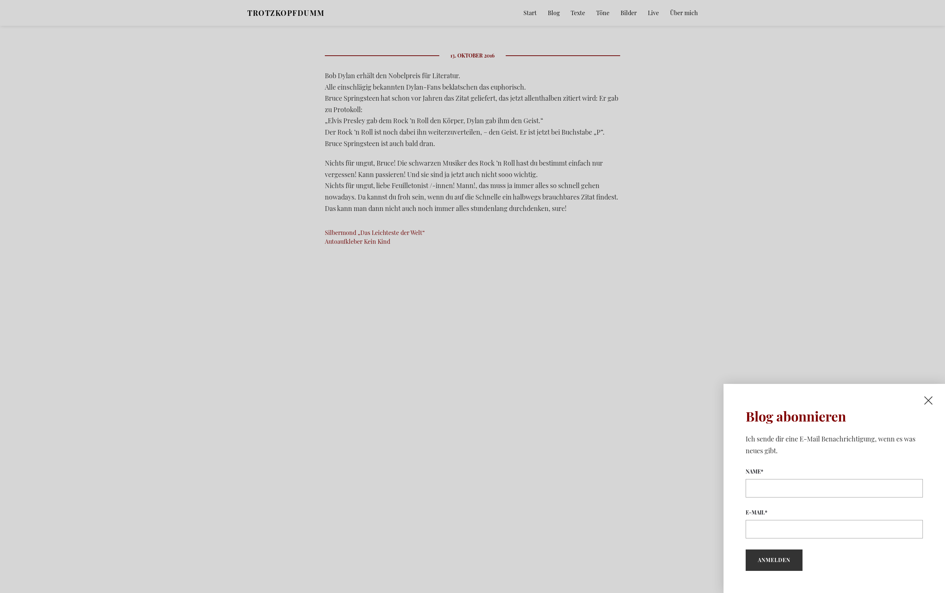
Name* (754, 471)
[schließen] (928, 400)
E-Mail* (756, 512)
